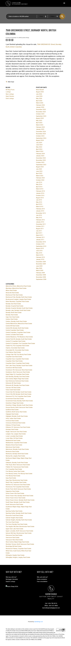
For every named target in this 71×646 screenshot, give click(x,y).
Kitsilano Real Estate (12, 429)
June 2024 (39, 145)
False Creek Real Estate (13, 390)
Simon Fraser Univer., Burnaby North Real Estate (20, 500)
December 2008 (41, 275)
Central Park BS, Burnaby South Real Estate (19, 339)
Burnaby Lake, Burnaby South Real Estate (18, 310)
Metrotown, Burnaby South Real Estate (17, 449)
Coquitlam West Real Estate (14, 361)
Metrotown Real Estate (13, 447)
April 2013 (39, 204)
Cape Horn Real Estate (12, 317)
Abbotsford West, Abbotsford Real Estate (18, 286)
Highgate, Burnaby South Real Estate (17, 416)
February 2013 (40, 209)
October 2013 (40, 195)
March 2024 (39, 151)
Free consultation (42, 581)
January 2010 (40, 259)
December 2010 (41, 242)
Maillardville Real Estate (13, 440)
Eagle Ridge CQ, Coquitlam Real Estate (17, 374)
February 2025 (40, 127)
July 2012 (39, 215)
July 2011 (39, 231)
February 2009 (40, 273)
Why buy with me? (11, 577)
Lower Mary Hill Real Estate (14, 438)
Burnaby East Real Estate (13, 304)
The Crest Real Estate (12, 522)
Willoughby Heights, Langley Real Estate (18, 557)
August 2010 (40, 248)
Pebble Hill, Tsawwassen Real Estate (17, 467)
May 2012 (39, 217)
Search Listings (10, 581)
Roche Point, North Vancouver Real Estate (18, 489)
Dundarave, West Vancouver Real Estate (18, 372)
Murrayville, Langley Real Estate (15, 456)
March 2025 (39, 125)
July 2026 (39, 94)
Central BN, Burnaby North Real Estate (17, 328)
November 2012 (41, 213)
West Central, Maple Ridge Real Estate (17, 542)
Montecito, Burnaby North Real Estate (17, 454)
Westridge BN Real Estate (13, 546)
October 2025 (40, 114)
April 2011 (39, 233)
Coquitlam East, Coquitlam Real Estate (17, 359)
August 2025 (40, 118)
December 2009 (41, 262)
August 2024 (40, 140)
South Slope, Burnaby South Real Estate (18, 502)
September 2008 (41, 279)
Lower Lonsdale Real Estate (14, 436)
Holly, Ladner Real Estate (13, 418)
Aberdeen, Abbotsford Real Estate (16, 288)
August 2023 (40, 167)
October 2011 (40, 226)
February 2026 (40, 105)
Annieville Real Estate (12, 293)
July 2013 (39, 200)
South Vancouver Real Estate (14, 504)
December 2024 (41, 131)
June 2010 (39, 250)
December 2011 (41, 224)
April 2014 (39, 187)
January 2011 (40, 239)
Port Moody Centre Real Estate (15, 471)
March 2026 (39, 103)
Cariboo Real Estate (12, 319)
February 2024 (40, 153)
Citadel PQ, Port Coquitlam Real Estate (17, 345)
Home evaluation (42, 579)
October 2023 (40, 162)
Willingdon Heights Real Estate (15, 555)
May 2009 (39, 268)
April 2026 (39, 101)
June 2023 (39, 171)
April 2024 (39, 149)
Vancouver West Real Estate (14, 540)
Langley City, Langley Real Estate (16, 434)
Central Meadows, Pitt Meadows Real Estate (19, 337)
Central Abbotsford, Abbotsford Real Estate (19, 323)
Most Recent (40, 89)
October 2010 (40, 244)
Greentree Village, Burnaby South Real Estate (19, 405)
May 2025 (39, 120)
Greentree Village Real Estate (14, 403)
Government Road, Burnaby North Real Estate (19, 401)
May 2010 (39, 253)
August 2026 (40, 92)
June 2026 (39, 96)
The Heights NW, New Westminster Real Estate (20, 526)
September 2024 (41, 138)
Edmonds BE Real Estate (13, 383)
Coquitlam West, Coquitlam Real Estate (17, 363)
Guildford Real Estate (12, 409)
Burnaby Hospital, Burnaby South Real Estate (19, 308)
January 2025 (40, 129)
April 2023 (39, 173)
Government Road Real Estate (15, 398)
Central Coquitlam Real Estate (15, 330)
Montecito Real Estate (12, 451)
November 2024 (41, 134)
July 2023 (39, 169)
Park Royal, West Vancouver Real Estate (18, 465)
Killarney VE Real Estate (13, 425)
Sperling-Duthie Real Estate (14, 511)
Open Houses (10, 96)
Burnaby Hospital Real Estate (14, 306)
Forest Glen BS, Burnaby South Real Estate (18, 392)
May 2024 (39, 147)
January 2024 (40, 156)
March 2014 (39, 189)
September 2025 (41, 116)
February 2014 (40, 191)
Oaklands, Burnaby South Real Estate (17, 462)
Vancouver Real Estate (12, 537)
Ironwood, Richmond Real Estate (15, 423)
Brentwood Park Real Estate (14, 295)
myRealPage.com (38, 621)
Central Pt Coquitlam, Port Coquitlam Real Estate (20, 343)
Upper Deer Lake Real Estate (14, 529)
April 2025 (39, 122)
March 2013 (39, 206)
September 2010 (41, 246)
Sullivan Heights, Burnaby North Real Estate (19, 520)
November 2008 (41, 277)
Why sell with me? (42, 577)
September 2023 (41, 164)
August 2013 (40, 198)
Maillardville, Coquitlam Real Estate (16, 442)
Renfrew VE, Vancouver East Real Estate (18, 484)
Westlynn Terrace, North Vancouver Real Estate (20, 544)
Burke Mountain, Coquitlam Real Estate (17, 301)
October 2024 (40, 136)
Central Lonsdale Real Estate (14, 334)
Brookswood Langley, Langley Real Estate (18, 299)
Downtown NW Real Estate (14, 368)
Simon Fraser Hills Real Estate (15, 493)
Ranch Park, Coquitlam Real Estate (16, 482)
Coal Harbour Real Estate (13, 352)
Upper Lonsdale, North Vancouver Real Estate (19, 531)
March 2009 (39, 270)
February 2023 (40, 178)
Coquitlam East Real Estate (14, 356)
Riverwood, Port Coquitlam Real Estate (17, 487)
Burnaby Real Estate (12, 315)
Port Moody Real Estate (13, 476)
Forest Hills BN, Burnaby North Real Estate (18, 394)
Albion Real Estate (11, 290)
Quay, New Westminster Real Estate (16, 480)
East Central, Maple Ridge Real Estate (17, 379)
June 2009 (39, 266)
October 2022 (40, 180)
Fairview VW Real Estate (13, 387)
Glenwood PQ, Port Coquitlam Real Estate (18, 396)
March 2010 (39, 255)
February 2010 (40, 257)
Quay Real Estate (11, 478)
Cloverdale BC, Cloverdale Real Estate (17, 350)
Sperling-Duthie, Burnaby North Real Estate (19, 513)
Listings (8, 92)
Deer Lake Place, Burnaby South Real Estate (19, 365)
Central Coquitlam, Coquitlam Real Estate (18, 332)
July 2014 (39, 182)
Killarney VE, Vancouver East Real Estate (18, 427)
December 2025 (41, 109)
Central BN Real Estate (12, 326)
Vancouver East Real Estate (14, 535)
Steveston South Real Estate (14, 515)
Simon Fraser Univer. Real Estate (15, 498)
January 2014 (40, 193)
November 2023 (41, 160)
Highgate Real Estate (12, 414)
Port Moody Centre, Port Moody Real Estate (19, 473)
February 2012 (40, 220)
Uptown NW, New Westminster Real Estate (19, 533)
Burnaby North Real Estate (13, 312)
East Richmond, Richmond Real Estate (17, 381)
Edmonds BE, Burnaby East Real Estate (17, 385)
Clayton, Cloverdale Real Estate (15, 348)
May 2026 (39, 98)
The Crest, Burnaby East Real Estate (16, 524)
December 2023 (41, 158)
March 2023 (39, 175)
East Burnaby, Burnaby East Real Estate (17, 376)
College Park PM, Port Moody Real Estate (18, 354)
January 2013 (40, 211)
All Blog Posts (10, 89)
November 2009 (41, 264)
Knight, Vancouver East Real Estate (16, 431)
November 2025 (41, 112)
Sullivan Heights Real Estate (14, 518)
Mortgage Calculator (12, 579)
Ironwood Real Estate (12, 421)
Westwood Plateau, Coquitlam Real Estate (18, 548)
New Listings (10, 94)
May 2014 (39, 184)
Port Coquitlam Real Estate (14, 469)
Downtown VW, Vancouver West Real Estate (19, 370)
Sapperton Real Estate (12, 491)
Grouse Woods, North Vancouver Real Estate (19, 407)
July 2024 (39, 142)
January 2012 (40, 222)
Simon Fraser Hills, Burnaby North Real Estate (19, 495)
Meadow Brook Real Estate (14, 445)
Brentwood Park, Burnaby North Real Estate (19, 297)
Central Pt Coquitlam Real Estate (15, 341)
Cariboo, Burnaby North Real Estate (16, 321)
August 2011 (40, 228)
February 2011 (40, 237)
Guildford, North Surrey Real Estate (16, 412)
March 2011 (39, 235)
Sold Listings (10, 98)
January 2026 (40, 107)
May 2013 (39, 202)
